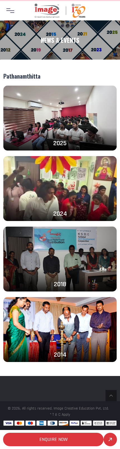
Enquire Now (53, 439)
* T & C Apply (60, 414)
